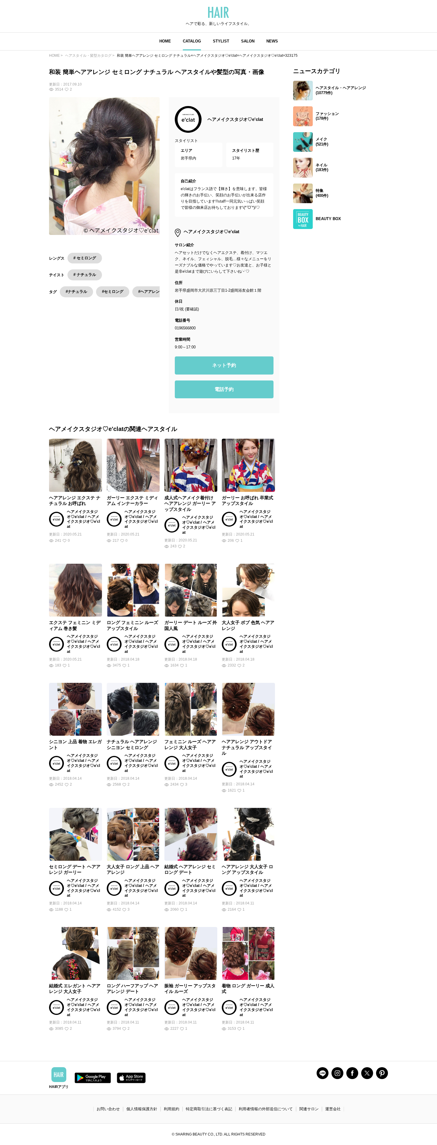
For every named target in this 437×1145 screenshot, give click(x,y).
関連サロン (309, 1109)
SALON (247, 41)
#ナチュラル (76, 291)
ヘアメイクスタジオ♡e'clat (235, 119)
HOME (165, 41)
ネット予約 (224, 365)
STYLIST (221, 41)
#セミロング (112, 291)
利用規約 (171, 1109)
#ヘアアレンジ (151, 291)
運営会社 (333, 1109)
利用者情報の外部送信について (266, 1109)
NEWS (272, 41)
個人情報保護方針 (141, 1109)
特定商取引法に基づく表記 (209, 1109)
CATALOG (192, 41)
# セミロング (84, 258)
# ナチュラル (84, 274)
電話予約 (224, 389)
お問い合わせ (108, 1109)
